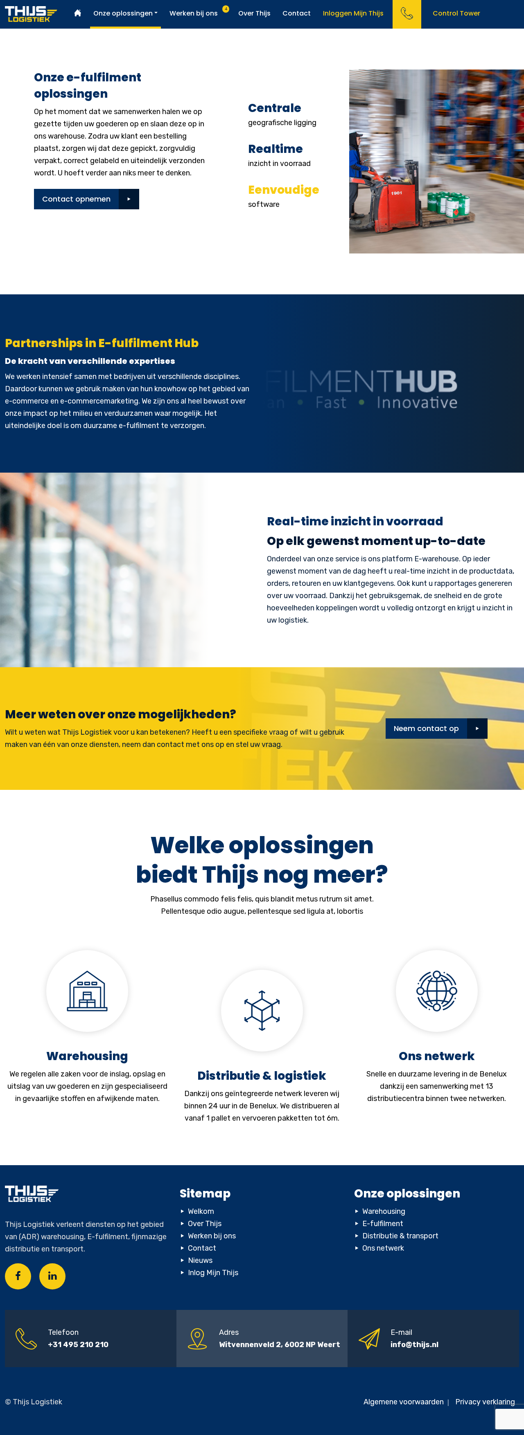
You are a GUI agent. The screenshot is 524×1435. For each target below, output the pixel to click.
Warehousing (383, 1211)
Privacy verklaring (485, 1401)
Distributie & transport (400, 1235)
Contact (296, 13)
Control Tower (456, 13)
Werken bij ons (193, 13)
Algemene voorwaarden (404, 1401)
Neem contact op (426, 728)
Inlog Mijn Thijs (213, 1272)
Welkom (201, 1211)
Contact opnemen (76, 199)
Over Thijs (254, 13)
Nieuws (200, 1260)
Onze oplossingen (123, 13)
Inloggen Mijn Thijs (353, 13)
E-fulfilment (382, 1223)
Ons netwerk (383, 1248)
